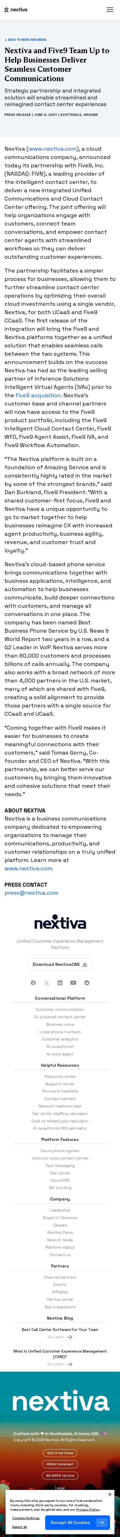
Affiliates (60, 1291)
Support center (60, 1083)
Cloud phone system (60, 1150)
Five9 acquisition (38, 395)
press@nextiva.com (31, 892)
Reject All (19, 1527)
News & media (60, 1239)
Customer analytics (60, 1038)
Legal (60, 1488)
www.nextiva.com (52, 148)
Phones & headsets (60, 1091)
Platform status (60, 1247)
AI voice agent (60, 1053)
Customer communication (60, 1009)
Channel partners (60, 1277)
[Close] (110, 1494)
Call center (60, 1173)
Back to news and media (27, 40)
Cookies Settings (26, 1518)
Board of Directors (60, 1217)
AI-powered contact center (60, 1016)
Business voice (60, 1024)
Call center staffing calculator (60, 1113)
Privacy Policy (87, 1509)
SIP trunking (60, 1187)
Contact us (60, 1254)
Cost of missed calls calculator (60, 1120)
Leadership (60, 1210)
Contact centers (60, 1098)
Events (60, 1284)
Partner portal (60, 1299)
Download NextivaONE (56, 964)
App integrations (60, 1306)
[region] (60, 1512)
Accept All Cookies (70, 1522)
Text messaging (60, 1165)
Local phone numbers (60, 1031)
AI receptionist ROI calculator (60, 1128)
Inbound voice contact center (60, 1158)
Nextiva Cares (60, 1232)
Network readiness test (60, 1106)
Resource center (60, 1076)
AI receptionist (60, 1046)
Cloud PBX (60, 1180)
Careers (60, 1225)
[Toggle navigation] (110, 9)
